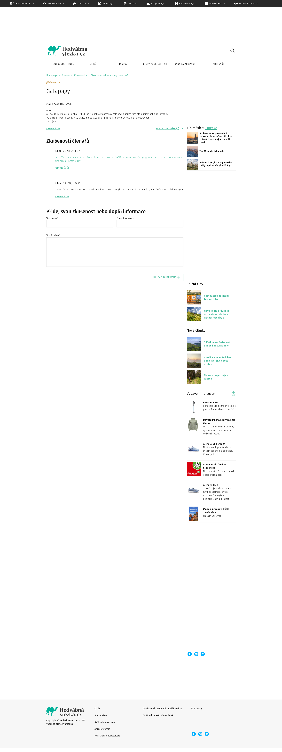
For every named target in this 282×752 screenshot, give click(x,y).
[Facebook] (190, 654)
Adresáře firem (102, 729)
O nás (97, 708)
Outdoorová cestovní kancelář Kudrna (162, 708)
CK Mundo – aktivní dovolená (158, 715)
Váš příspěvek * (53, 235)
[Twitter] (203, 654)
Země (93, 63)
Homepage (52, 75)
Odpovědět (53, 128)
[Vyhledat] (232, 50)
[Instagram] (196, 654)
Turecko (211, 128)
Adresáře (218, 63)
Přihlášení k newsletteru (107, 735)
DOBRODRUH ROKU (63, 63)
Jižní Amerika (80, 75)
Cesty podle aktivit (155, 63)
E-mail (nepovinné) (125, 218)
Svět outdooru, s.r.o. (104, 722)
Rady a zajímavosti (185, 63)
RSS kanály (196, 708)
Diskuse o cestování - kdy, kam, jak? (109, 75)
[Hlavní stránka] (65, 51)
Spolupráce (100, 715)
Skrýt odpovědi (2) (167, 128)
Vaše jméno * (52, 218)
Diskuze (124, 63)
